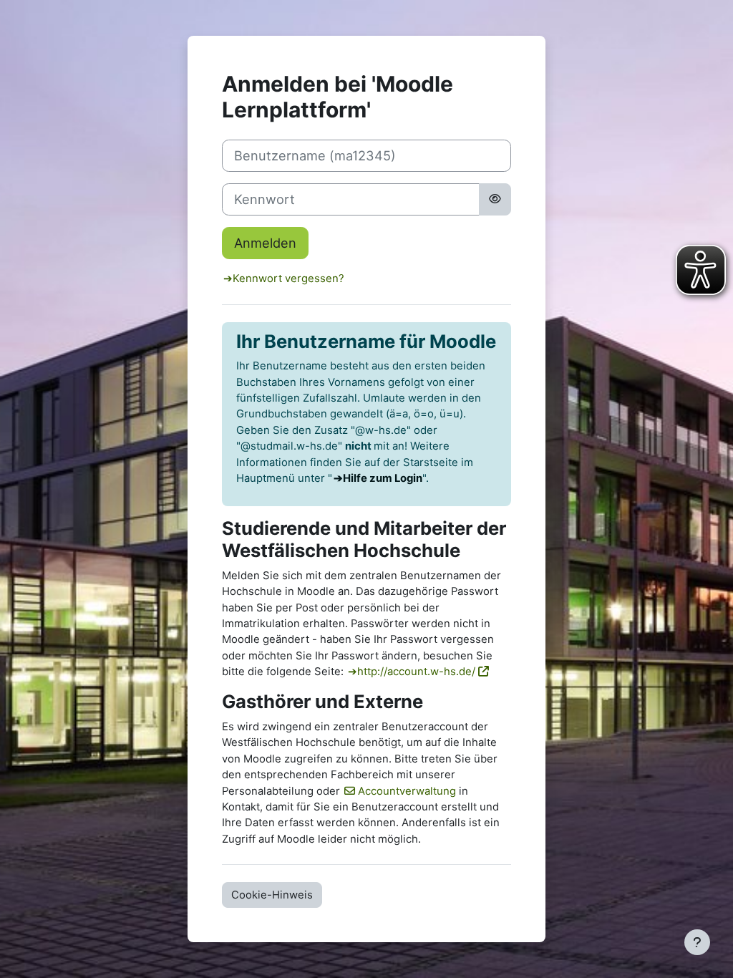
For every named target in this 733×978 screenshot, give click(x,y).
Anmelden (265, 243)
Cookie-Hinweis (272, 895)
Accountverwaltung (407, 791)
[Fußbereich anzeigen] (697, 942)
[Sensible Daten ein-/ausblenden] (495, 199)
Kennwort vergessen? (288, 278)
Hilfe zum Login (382, 478)
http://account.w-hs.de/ (416, 671)
